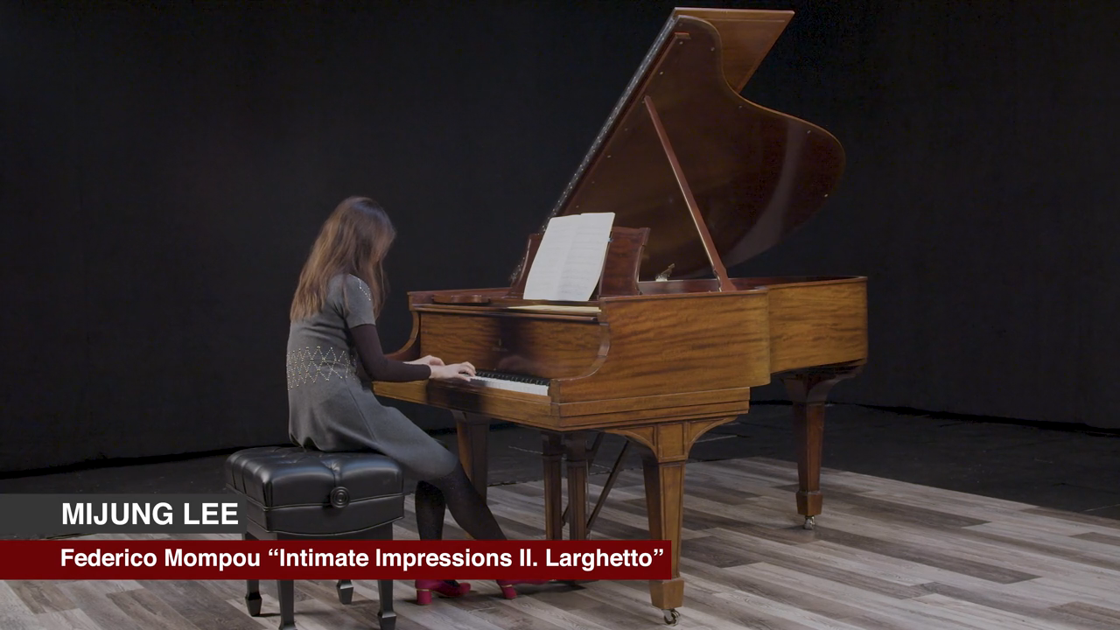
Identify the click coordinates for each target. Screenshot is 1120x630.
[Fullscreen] (1097, 611)
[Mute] (1006, 611)
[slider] (538, 611)
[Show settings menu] (1051, 611)
